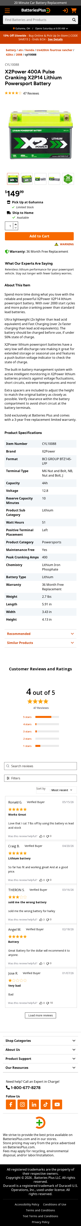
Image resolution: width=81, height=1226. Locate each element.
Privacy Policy (40, 1222)
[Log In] (65, 10)
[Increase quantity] (15, 224)
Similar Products (20, 643)
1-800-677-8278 (25, 1087)
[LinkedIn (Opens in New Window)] (34, 1104)
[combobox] (56, 790)
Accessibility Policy (27, 1204)
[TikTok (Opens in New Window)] (46, 1104)
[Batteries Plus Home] (36, 10)
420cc (9, 54)
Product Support (18, 1059)
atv (20, 50)
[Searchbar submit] (74, 20)
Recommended (18, 634)
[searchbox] (44, 766)
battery (11, 50)
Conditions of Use (54, 1204)
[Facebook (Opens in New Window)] (11, 1104)
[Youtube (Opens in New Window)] (57, 1104)
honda (29, 50)
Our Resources (17, 1068)
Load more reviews (40, 1015)
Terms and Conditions (40, 1210)
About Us (13, 1050)
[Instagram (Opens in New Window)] (22, 1104)
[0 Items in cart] (73, 10)
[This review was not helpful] (47, 836)
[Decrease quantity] (15, 227)
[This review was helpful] (41, 836)
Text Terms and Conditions (40, 1216)
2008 (19, 54)
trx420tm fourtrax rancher (54, 50)
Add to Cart (39, 236)
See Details (55, 39)
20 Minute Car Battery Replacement (40, 3)
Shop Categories (18, 1040)
